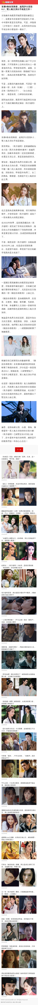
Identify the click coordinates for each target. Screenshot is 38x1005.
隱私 (17, 1002)
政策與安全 (9, 1002)
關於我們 (3, 1002)
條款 (14, 1002)
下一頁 (19, 449)
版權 (19, 1002)
